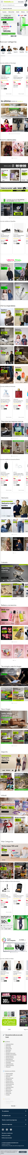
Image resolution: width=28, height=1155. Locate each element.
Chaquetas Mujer (9, 1044)
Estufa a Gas (8, 1093)
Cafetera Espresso (10, 1065)
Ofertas (23, 12)
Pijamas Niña (9, 1048)
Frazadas (8, 1094)
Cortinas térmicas (10, 1084)
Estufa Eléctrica (9, 1059)
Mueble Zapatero (9, 1101)
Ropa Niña (8, 1051)
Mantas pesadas (9, 1073)
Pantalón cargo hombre (11, 1054)
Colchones (8, 1102)
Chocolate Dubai (9, 1063)
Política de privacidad (7, 1137)
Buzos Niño (8, 1047)
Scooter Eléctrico (9, 1056)
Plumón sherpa (9, 1081)
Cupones (4, 12)
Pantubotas (8, 1091)
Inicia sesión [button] (21, 1)
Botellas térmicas (9, 1082)
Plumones (8, 1076)
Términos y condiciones (7, 1133)
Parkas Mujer (9, 1085)
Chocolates (8, 1062)
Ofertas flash (11, 12)
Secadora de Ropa (10, 1057)
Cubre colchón (9, 1075)
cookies (2, 1153)
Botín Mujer (8, 1088)
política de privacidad (11, 1151)
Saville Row (8, 1045)
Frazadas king (9, 1079)
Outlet (17, 12)
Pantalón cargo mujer (10, 1053)
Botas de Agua (9, 1090)
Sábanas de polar (9, 1078)
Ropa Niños (8, 1050)
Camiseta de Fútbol (10, 1060)
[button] (14, 5)
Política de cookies (6, 1135)
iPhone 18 (8, 1066)
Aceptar (23, 1152)
